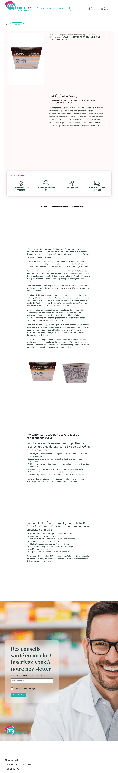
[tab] (42, 207)
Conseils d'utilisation (59, 207)
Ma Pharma (53, 34)
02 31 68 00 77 (14, 769)
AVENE (53, 96)
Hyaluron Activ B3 (68, 96)
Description (42, 207)
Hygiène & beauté (67, 34)
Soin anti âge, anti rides (84, 34)
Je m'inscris (18, 695)
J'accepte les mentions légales (26, 689)
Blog (7, 25)
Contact (17, 25)
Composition (77, 207)
